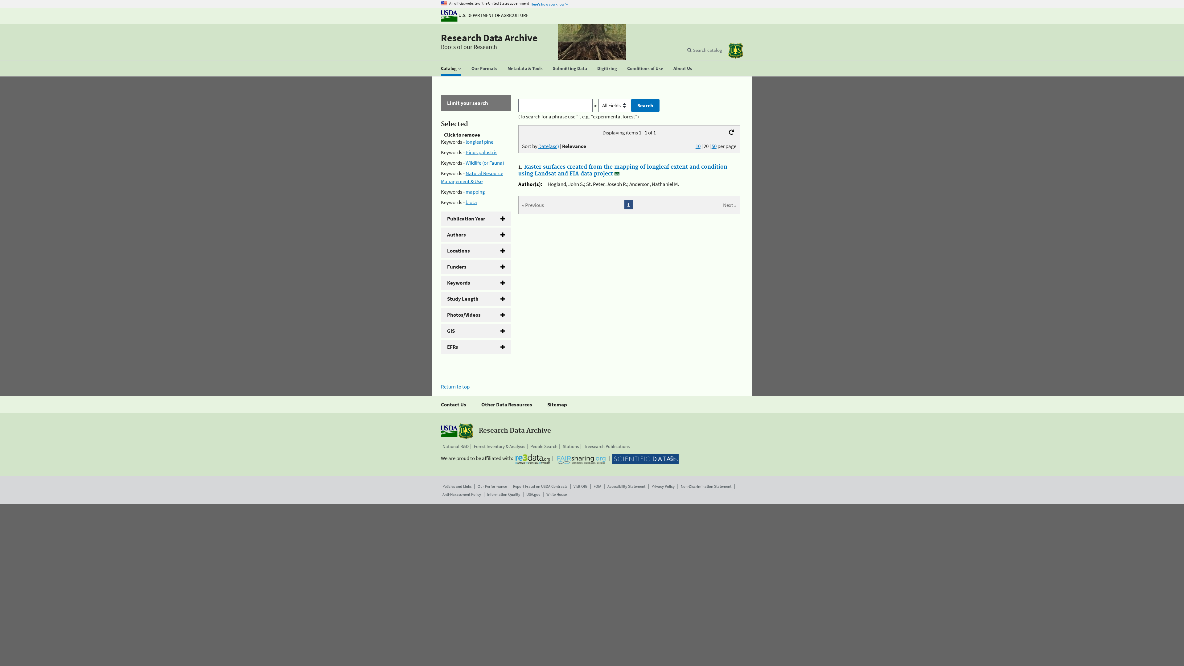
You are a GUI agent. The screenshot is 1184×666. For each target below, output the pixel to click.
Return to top (455, 386)
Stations (571, 446)
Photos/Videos (464, 314)
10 (698, 146)
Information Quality (503, 494)
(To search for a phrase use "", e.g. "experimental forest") (578, 116)
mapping (475, 191)
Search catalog (707, 50)
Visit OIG (580, 486)
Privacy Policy (663, 486)
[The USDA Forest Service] (735, 51)
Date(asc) (548, 146)
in (596, 105)
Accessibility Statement (626, 486)
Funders (457, 266)
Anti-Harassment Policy (461, 494)
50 (714, 146)
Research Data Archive (489, 38)
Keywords (458, 282)
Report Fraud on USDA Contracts (540, 486)
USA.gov (533, 494)
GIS (451, 330)
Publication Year (466, 218)
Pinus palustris (481, 152)
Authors (456, 234)
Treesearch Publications (607, 446)
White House (556, 494)
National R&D (455, 446)
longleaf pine (479, 141)
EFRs (452, 346)
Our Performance (492, 486)
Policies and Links (456, 486)
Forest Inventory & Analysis (499, 446)
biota (471, 202)
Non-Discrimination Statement (706, 486)
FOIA (597, 486)
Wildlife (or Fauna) (485, 162)
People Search (543, 446)
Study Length (463, 298)
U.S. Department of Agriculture (493, 15)
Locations (458, 250)
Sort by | (554, 146)
